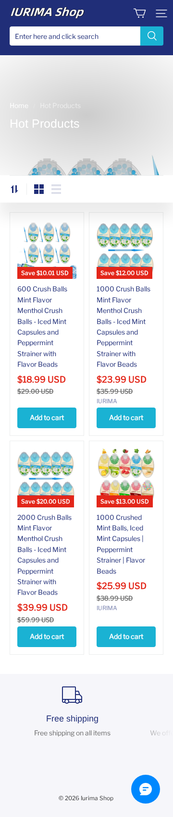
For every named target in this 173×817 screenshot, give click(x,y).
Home (19, 105)
